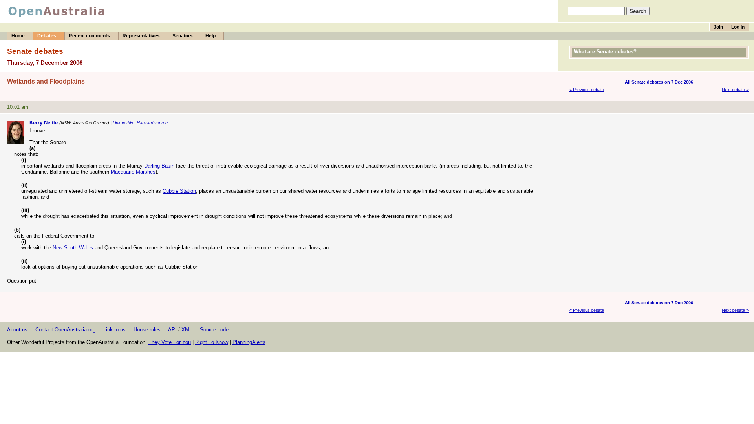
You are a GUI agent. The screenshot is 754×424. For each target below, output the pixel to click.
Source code (214, 330)
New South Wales (73, 247)
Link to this (123, 123)
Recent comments (89, 35)
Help (210, 35)
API (172, 330)
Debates (46, 35)
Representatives (141, 35)
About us (17, 330)
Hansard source (152, 123)
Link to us (114, 330)
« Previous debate (586, 89)
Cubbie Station (179, 191)
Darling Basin (159, 166)
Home (18, 35)
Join (718, 27)
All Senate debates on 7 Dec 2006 (659, 82)
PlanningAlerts (248, 342)
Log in (738, 27)
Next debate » (735, 89)
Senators (182, 35)
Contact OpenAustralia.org (65, 330)
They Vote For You (169, 342)
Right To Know (211, 342)
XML (186, 330)
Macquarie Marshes (133, 172)
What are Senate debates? (605, 52)
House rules (147, 330)
